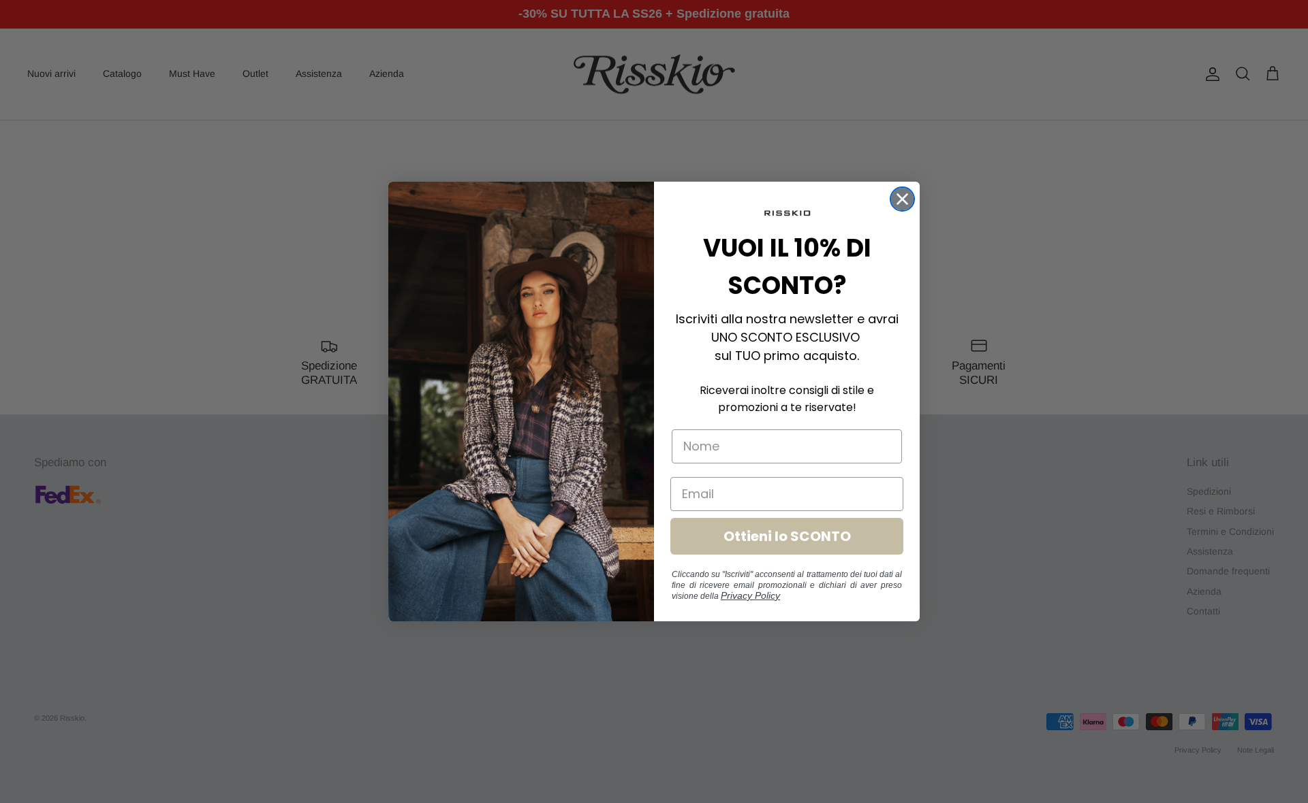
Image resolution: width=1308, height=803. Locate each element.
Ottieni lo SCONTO (787, 536)
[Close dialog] (902, 199)
